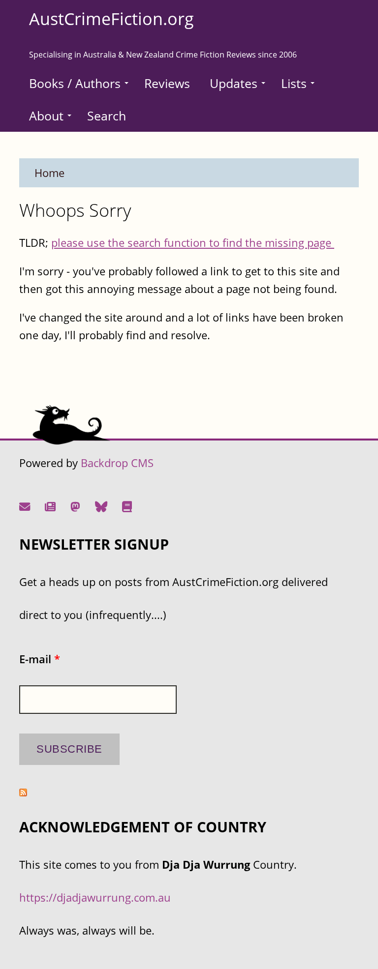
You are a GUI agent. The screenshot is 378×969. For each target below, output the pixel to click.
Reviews (167, 83)
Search (106, 115)
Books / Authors (75, 83)
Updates (233, 83)
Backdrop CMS (117, 462)
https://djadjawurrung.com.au (95, 897)
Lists (294, 83)
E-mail (39, 659)
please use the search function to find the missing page (192, 242)
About (46, 115)
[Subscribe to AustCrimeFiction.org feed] (23, 792)
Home (49, 172)
